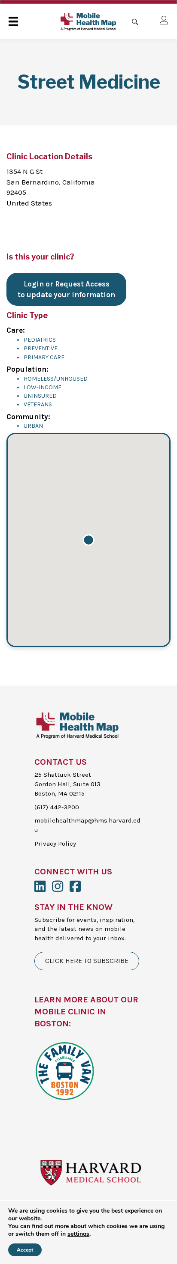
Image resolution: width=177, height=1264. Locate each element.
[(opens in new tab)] (64, 1070)
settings (78, 1234)
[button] (88, 540)
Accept (25, 1249)
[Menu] (13, 21)
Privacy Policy (55, 843)
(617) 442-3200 (56, 807)
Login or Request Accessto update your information (66, 289)
